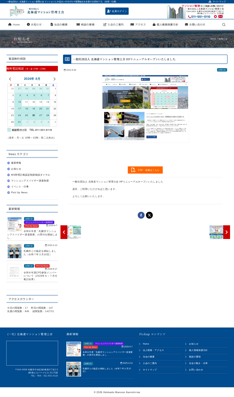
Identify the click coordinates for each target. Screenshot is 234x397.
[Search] (223, 24)
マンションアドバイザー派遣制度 (30, 180)
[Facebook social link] (141, 215)
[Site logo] (37, 11)
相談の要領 (195, 356)
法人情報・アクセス (153, 350)
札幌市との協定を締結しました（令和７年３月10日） (40, 253)
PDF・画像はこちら (147, 170)
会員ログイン (119, 11)
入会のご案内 (150, 363)
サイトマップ (150, 369)
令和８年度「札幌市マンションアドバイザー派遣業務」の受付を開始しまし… (32, 234)
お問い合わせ (196, 369)
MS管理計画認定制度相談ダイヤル (30, 174)
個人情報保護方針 (198, 350)
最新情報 (16, 162)
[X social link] (149, 215)
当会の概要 (149, 356)
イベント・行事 (20, 186)
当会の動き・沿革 (198, 363)
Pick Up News (19, 192)
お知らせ (222, 70)
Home (146, 344)
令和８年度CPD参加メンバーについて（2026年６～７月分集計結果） (40, 276)
